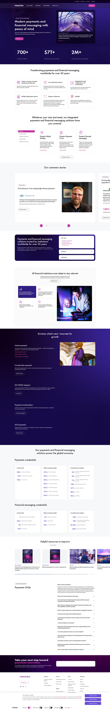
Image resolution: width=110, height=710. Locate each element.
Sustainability (70, 687)
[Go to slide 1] (33, 574)
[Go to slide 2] (45, 574)
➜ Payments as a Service (66, 243)
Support (88, 1)
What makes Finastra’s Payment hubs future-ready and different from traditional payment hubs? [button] (74, 627)
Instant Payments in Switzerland (21, 356)
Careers (93, 1)
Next (68, 225)
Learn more (18, 393)
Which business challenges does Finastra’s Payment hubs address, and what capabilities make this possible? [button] (74, 606)
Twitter (25, 686)
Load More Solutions (65, 157)
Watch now (60, 40)
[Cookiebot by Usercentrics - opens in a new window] (15, 708)
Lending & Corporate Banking (48, 680)
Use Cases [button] (63, 238)
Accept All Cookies (93, 695)
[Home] (19, 5)
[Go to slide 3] (57, 574)
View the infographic (20, 413)
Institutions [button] (64, 257)
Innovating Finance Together (71, 685)
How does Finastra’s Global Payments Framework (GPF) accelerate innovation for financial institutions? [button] (73, 600)
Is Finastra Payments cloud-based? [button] (66, 623)
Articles (81, 679)
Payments (21, 131)
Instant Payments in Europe (20, 354)
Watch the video (22, 209)
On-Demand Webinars (84, 686)
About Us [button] (55, 5)
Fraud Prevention (22, 134)
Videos (81, 691)
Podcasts (82, 688)
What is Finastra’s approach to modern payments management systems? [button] (75, 610)
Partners (82, 1)
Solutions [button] (30, 5)
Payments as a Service (24, 141)
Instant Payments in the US (20, 352)
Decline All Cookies (93, 703)
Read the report (54, 280)
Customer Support (59, 691)
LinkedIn (20, 686)
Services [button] (38, 5)
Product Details (43, 150)
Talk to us (92, 5)
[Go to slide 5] (81, 574)
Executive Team (71, 681)
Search (78, 1)
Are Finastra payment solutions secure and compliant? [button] (71, 631)
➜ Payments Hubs (65, 245)
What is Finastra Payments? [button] (64, 584)
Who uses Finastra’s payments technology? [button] (68, 596)
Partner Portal (59, 684)
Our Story (70, 679)
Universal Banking (47, 685)
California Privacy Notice (61, 698)
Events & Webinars (72, 692)
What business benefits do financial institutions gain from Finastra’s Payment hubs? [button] (74, 645)
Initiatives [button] (63, 251)
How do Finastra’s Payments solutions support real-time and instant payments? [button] (74, 618)
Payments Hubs (22, 139)
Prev (41, 225)
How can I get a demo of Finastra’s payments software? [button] (71, 649)
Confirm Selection (93, 699)
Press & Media (71, 690)
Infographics (82, 684)
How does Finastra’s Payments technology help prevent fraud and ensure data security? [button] (75, 636)
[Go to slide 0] (21, 574)
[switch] (40, 708)
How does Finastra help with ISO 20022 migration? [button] (69, 614)
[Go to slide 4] (69, 574)
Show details (67, 707)
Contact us (23, 682)
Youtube (23, 686)
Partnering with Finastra (60, 679)
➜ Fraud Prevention (65, 242)
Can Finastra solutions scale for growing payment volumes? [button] (72, 640)
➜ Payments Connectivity (66, 240)
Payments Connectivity (24, 136)
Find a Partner (59, 681)
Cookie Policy (79, 696)
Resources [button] (46, 5)
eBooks (81, 681)
